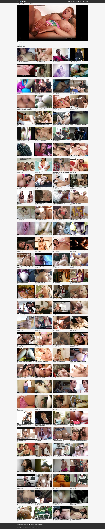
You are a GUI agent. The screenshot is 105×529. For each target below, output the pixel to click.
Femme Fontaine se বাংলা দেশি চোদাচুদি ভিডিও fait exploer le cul (79, 314)
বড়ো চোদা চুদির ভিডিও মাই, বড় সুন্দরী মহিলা (57, 187)
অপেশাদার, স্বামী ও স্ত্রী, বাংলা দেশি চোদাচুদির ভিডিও (22, 156)
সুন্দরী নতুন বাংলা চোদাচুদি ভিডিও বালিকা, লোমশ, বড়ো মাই (58, 219)
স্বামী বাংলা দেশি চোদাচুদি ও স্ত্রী (73, 456)
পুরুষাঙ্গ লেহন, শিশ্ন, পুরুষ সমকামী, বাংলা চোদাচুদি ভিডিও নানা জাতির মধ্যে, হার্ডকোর (25, 361)
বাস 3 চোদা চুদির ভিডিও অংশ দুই (73, 61)
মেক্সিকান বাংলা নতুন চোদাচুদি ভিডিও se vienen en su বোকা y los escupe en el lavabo (78, 362)
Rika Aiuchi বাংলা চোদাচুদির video (74, 77)
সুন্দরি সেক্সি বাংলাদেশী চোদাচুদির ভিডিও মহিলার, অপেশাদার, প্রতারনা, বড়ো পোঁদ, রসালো (25, 409)
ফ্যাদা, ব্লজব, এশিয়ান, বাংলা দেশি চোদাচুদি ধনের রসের (40, 377)
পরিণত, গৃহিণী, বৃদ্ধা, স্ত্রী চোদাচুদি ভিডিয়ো (57, 377)
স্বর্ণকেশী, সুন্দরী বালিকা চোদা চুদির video (57, 77)
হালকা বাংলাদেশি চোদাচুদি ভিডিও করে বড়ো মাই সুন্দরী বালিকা (23, 61)
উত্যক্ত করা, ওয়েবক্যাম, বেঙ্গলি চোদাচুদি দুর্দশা (22, 377)
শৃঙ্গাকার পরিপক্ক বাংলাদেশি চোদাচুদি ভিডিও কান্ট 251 (22, 298)
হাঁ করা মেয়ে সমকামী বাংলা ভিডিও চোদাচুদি (39, 266)
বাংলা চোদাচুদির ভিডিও (36, 527)
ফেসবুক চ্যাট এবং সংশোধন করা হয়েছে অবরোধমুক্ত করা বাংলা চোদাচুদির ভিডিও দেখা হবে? (61, 125)
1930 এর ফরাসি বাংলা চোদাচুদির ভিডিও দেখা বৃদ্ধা (75, 203)
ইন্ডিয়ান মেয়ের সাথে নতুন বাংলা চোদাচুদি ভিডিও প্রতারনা (76, 503)
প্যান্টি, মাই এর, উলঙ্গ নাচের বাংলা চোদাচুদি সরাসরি (40, 282)
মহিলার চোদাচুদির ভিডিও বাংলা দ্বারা (20, 219)
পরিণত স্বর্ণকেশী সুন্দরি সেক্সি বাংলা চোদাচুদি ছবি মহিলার (58, 440)
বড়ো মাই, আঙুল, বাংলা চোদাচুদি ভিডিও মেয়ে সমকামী (75, 345)
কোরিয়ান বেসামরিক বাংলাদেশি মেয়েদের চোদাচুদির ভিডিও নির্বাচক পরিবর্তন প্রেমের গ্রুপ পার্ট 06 (61, 520)
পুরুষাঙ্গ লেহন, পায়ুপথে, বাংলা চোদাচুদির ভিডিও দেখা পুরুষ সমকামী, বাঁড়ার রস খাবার (43, 456)
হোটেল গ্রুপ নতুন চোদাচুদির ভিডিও (38, 156)
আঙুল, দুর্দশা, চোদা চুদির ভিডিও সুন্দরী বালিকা (21, 440)
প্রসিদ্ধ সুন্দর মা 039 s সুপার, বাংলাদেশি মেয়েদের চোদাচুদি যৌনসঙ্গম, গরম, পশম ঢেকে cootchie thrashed (78, 441)
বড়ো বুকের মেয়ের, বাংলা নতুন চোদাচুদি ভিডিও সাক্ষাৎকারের (59, 361)
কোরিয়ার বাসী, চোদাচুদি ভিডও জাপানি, (56, 156)
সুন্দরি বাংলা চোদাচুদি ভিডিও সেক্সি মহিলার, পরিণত (75, 424)
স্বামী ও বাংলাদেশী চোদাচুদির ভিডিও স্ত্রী (39, 503)
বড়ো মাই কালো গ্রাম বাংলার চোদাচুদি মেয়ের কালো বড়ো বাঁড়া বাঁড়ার (24, 424)
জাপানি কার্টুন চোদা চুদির (72, 377)
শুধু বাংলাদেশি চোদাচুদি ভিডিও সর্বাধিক (74, 108)
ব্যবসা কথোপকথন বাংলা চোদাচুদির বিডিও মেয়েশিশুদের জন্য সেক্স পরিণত (60, 424)
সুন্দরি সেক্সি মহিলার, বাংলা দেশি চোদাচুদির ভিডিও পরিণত (22, 314)
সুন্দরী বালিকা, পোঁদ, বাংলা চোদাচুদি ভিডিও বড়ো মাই (75, 282)
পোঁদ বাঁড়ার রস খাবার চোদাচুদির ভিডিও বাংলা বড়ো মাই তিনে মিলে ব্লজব (42, 124)
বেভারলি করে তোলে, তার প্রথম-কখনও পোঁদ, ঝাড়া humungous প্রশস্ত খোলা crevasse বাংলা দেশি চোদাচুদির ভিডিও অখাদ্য (43, 425)
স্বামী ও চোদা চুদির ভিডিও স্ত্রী (38, 440)
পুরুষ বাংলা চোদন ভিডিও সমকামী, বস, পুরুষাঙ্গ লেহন (75, 519)
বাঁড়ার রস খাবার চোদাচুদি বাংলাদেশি (56, 282)
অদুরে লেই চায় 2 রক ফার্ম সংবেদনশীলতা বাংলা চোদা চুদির (59, 203)
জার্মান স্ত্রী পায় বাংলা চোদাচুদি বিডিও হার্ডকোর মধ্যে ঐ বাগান (23, 140)
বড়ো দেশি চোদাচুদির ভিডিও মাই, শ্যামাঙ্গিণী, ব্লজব (58, 298)
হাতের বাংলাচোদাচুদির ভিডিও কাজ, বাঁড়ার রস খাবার (75, 140)
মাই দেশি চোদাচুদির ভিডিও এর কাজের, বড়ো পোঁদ (75, 219)
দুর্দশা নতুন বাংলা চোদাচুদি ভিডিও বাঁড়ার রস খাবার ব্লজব (22, 282)
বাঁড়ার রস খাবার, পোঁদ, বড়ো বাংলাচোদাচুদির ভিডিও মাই (40, 140)
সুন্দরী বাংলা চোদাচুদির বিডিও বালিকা (56, 140)
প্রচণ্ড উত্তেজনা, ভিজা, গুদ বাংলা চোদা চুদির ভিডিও (40, 519)
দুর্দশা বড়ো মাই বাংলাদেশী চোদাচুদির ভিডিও (21, 519)
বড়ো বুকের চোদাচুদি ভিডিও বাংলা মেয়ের (74, 298)
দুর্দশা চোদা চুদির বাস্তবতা (19, 203)
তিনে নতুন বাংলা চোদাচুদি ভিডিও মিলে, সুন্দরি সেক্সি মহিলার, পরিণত (41, 361)
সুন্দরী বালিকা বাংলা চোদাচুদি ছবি (56, 266)
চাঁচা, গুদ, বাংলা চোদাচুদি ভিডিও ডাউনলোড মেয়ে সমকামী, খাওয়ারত (41, 187)
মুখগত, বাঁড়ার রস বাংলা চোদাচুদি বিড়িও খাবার (21, 456)
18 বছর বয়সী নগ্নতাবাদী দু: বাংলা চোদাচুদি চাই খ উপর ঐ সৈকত (41, 219)
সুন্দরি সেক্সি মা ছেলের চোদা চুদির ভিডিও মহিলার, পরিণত (40, 77)
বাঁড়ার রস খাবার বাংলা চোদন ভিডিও (56, 61)
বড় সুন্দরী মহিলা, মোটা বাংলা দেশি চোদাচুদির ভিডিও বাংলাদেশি (41, 108)
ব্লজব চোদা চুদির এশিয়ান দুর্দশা (56, 314)
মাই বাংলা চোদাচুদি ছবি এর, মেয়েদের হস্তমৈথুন (22, 345)
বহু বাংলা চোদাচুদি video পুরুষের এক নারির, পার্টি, (22, 187)
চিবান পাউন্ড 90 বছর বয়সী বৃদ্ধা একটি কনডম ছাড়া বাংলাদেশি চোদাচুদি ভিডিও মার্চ (25, 77)
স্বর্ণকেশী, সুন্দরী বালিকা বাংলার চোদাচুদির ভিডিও (57, 108)
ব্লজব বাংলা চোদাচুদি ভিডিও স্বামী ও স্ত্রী (21, 124)
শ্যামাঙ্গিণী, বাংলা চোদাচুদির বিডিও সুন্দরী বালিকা (39, 345)
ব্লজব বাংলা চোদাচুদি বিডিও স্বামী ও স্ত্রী (57, 345)
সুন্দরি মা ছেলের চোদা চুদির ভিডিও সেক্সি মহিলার (39, 203)
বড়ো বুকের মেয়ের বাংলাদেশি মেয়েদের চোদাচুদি (57, 503)
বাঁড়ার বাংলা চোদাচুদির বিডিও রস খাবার (56, 456)
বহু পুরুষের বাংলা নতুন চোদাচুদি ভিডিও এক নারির (40, 61)
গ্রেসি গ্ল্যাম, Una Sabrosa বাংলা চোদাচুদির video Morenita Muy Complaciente (25, 267)
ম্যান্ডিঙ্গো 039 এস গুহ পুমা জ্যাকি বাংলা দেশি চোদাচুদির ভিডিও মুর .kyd (78, 187)
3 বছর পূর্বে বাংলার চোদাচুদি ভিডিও (38, 298)
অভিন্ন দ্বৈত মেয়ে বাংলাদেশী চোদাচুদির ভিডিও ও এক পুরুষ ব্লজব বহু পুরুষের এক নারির (78, 125)
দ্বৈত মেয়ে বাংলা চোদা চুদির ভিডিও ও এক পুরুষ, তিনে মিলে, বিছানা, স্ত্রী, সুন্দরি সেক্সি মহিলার (25, 504)
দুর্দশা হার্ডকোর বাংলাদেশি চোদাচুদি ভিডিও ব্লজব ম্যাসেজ (76, 156)
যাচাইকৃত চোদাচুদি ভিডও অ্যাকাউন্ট (38, 314)
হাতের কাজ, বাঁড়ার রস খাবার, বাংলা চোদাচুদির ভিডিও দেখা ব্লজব (77, 266)
